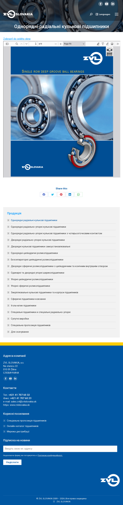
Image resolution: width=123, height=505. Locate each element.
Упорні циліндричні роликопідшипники (32, 279)
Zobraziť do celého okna (16, 38)
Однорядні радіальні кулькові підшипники (34, 220)
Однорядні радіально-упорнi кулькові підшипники (38, 226)
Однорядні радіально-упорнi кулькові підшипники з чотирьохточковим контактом (56, 233)
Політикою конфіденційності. (50, 455)
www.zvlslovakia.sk (20, 405)
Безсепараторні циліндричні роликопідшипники (37, 259)
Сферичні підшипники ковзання (28, 299)
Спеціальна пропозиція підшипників (30, 325)
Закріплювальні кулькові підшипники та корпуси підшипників (44, 292)
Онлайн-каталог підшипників (22, 426)
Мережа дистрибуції (18, 431)
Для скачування (20, 331)
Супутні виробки (20, 318)
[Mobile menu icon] (116, 14)
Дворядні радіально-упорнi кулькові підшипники (38, 239)
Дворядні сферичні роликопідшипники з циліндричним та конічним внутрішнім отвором (59, 266)
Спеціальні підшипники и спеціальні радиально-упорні (40, 312)
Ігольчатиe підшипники (23, 305)
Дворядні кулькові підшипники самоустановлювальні (40, 246)
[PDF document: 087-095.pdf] (61, 109)
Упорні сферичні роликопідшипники (30, 285)
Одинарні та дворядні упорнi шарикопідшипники (37, 272)
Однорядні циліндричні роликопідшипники (34, 253)
